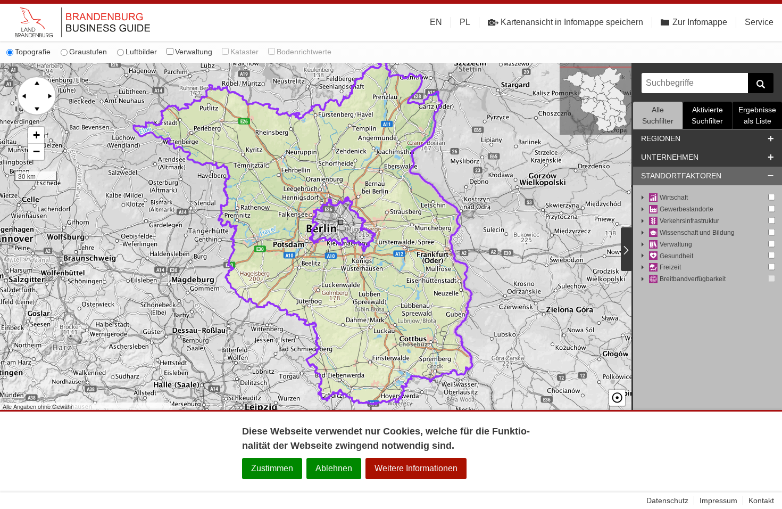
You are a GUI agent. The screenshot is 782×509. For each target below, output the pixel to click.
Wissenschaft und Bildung (697, 232)
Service (759, 22)
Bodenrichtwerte (304, 51)
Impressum (718, 500)
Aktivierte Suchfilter (707, 115)
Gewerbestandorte (686, 209)
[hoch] (37, 83)
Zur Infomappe (699, 22)
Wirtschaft (674, 197)
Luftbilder (141, 51)
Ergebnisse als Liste (757, 115)
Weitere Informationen (416, 468)
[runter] (37, 108)
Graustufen (88, 51)
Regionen (660, 138)
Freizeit (670, 267)
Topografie (33, 51)
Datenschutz (667, 500)
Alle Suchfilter (657, 115)
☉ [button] (617, 397)
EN (436, 22)
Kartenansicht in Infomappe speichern (572, 22)
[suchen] (760, 83)
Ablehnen (333, 468)
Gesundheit (676, 256)
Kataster (244, 51)
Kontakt (761, 500)
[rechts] (49, 96)
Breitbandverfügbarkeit (693, 279)
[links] (24, 96)
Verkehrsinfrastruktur (689, 221)
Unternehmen (669, 157)
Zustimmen (272, 468)
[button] (36, 135)
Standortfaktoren (681, 175)
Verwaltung (193, 51)
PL (465, 22)
